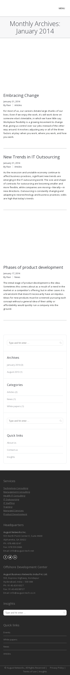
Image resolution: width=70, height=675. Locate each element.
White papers (14, 406)
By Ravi (7, 105)
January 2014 (13, 364)
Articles (18, 105)
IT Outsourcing (11, 499)
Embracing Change (21, 95)
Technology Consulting (15, 488)
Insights (11, 456)
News (17, 277)
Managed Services (13, 510)
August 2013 (13, 371)
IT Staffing (8, 503)
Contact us (12, 449)
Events (6, 632)
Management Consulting (16, 491)
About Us (11, 442)
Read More (9, 142)
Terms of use (30, 671)
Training (7, 506)
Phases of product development (33, 267)
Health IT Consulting (14, 495)
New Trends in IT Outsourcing (31, 157)
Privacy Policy (57, 667)
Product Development (15, 514)
